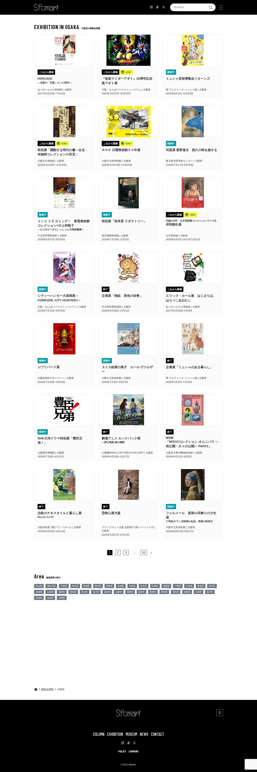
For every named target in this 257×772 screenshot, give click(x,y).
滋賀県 (166, 586)
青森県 (200, 586)
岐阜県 (141, 592)
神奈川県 (51, 586)
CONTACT (157, 734)
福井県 (107, 592)
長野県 (130, 592)
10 (143, 552)
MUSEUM (131, 734)
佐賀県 (50, 598)
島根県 (187, 592)
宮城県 (39, 592)
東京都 (39, 586)
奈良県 (143, 586)
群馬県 (109, 586)
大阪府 (132, 586)
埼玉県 (75, 586)
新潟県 (73, 592)
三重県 (178, 586)
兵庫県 (155, 586)
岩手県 (212, 586)
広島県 (198, 592)
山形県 (50, 592)
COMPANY (134, 751)
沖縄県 (62, 598)
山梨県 (119, 592)
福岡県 (39, 598)
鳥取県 (176, 592)
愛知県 (164, 592)
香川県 (210, 592)
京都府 (121, 586)
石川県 (96, 592)
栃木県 (98, 586)
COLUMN (99, 734)
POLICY (122, 751)
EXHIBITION (115, 734)
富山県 (84, 592)
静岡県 (153, 592)
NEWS (144, 734)
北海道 (189, 586)
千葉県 (64, 586)
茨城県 (86, 586)
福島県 (62, 592)
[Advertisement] (128, 633)
